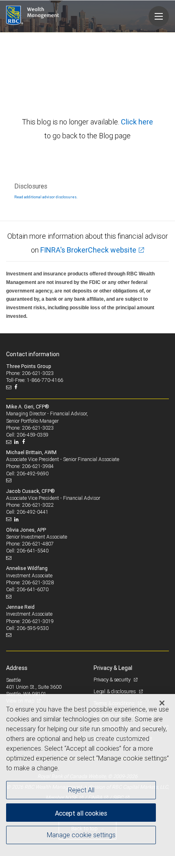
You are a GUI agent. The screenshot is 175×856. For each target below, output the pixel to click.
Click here (137, 121)
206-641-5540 (32, 550)
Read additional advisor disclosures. (45, 197)
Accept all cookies (81, 813)
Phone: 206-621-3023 (30, 373)
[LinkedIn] (17, 442)
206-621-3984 (38, 466)
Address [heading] (16, 668)
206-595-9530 (32, 628)
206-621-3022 (38, 504)
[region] (87, 775)
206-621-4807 (38, 543)
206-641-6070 (32, 589)
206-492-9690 (32, 473)
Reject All (81, 790)
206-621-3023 (38, 427)
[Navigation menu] (159, 16)
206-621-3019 (38, 621)
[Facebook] (16, 387)
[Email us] (9, 387)
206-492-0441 (32, 511)
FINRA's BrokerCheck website (88, 250)
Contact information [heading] (32, 354)
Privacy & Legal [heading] (113, 668)
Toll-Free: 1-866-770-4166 (34, 380)
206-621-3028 (38, 582)
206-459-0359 (32, 434)
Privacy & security (112, 679)
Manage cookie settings (81, 835)
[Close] (162, 703)
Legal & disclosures (115, 691)
